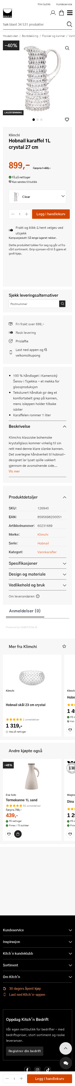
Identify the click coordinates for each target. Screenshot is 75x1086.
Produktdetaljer (23, 497)
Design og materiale (27, 574)
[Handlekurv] (61, 13)
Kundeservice (64, 4)
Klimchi (14, 135)
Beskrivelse (19, 426)
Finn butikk (44, 4)
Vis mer (14, 471)
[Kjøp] (18, 834)
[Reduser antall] (13, 214)
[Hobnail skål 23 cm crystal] (32, 672)
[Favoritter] (70, 730)
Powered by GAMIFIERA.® (21, 627)
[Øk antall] (27, 214)
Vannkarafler (47, 551)
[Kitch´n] (7, 13)
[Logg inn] (53, 13)
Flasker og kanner (53, 35)
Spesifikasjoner (23, 563)
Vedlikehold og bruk (27, 585)
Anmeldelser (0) (25, 611)
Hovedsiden (10, 35)
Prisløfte (22, 341)
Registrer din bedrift (25, 1051)
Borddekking (30, 35)
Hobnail (43, 543)
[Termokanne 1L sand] (32, 776)
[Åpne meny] (69, 13)
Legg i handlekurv (50, 213)
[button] (67, 120)
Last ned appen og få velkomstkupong (31, 352)
